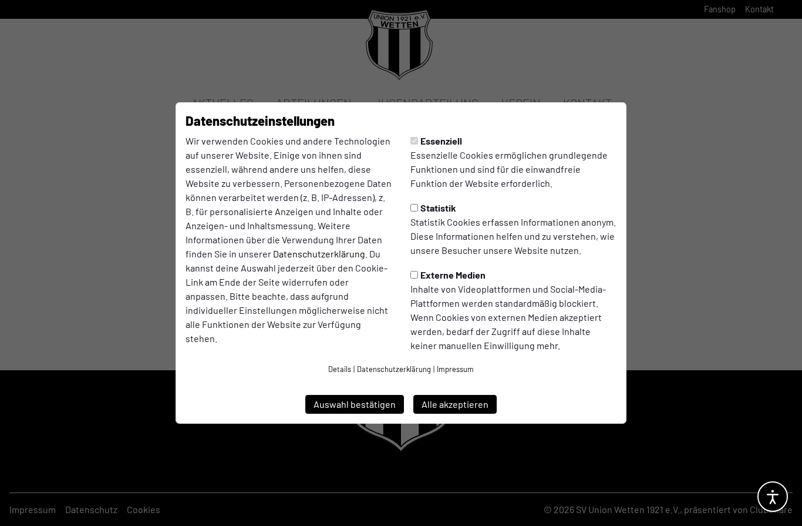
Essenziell (441, 140)
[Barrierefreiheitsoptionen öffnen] (772, 496)
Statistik (438, 207)
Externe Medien (453, 274)
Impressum (455, 369)
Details (339, 369)
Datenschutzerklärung (319, 253)
